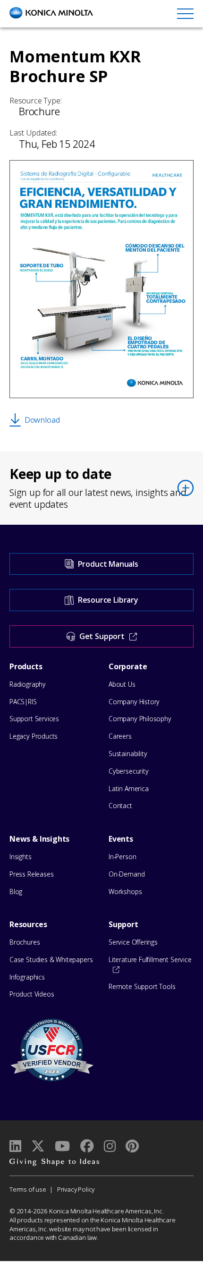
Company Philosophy (140, 718)
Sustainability (128, 753)
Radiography (27, 684)
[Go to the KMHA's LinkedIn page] (15, 1146)
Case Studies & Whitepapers (51, 959)
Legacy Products (33, 736)
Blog (15, 891)
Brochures (24, 942)
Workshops (125, 891)
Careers (120, 736)
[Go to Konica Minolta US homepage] (51, 12)
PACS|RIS (23, 701)
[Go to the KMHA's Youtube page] (62, 1146)
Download (42, 420)
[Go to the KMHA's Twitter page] (38, 1146)
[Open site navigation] (185, 13)
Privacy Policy (75, 1189)
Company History (134, 701)
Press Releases (31, 874)
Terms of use (27, 1189)
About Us (122, 684)
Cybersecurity (129, 771)
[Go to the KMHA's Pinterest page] (132, 1146)
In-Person (122, 856)
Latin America (129, 788)
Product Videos (31, 993)
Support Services (34, 718)
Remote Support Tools (142, 986)
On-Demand (126, 874)
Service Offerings (133, 942)
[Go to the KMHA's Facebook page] (86, 1146)
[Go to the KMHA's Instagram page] (110, 1146)
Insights (20, 856)
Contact (120, 805)
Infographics (27, 976)
